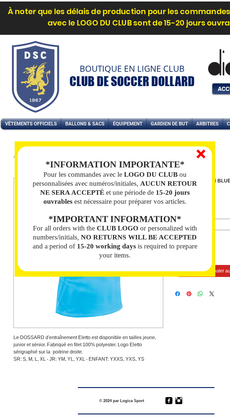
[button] (200, 153)
